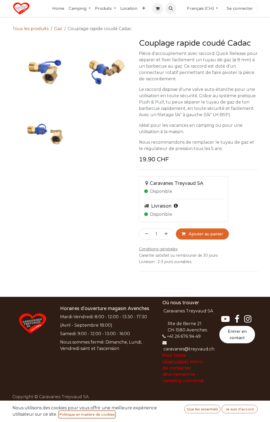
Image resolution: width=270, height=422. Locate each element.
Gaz (58, 28)
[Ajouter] (167, 234)
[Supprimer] (145, 234)
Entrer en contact (237, 334)
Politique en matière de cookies (87, 414)
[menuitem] (58, 8)
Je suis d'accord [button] (240, 409)
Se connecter (240, 8)
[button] (170, 8)
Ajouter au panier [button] (205, 234)
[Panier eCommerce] (157, 8)
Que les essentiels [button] (202, 409)
